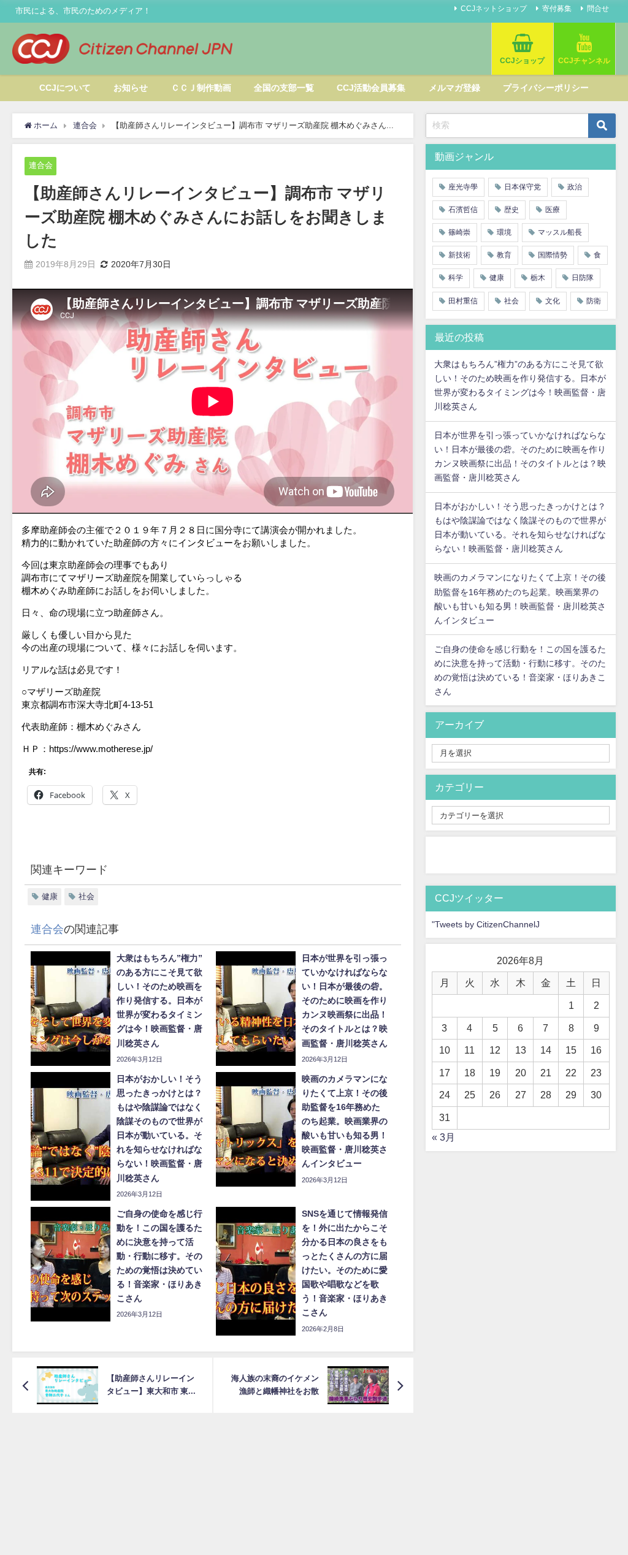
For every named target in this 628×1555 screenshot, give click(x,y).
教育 (504, 255)
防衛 (593, 301)
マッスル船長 (560, 232)
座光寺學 (463, 187)
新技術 (459, 255)
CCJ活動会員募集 (371, 87)
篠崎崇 (459, 232)
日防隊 (583, 277)
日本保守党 (522, 187)
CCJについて (65, 87)
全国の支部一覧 (284, 87)
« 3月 (443, 1137)
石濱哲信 (463, 209)
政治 (574, 187)
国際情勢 (552, 255)
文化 (552, 301)
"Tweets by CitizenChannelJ (486, 924)
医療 (552, 209)
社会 (86, 896)
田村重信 (463, 301)
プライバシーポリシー (546, 87)
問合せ (598, 8)
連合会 (41, 165)
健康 (50, 896)
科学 (455, 277)
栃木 (537, 277)
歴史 (511, 209)
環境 (504, 232)
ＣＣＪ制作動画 (201, 87)
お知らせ (130, 87)
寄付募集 (557, 8)
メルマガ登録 (454, 87)
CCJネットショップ (494, 8)
